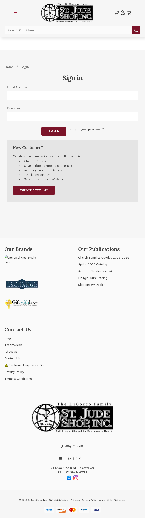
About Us (11, 351)
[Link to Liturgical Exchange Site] (22, 284)
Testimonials (13, 345)
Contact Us (12, 358)
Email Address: (17, 87)
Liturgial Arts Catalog (92, 278)
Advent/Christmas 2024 (95, 271)
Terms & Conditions (18, 378)
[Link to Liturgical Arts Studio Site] (22, 264)
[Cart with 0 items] (128, 12)
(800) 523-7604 (74, 446)
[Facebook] (69, 478)
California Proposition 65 (26, 365)
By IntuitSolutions (59, 500)
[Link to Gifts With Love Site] (22, 304)
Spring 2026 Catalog (92, 264)
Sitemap (75, 500)
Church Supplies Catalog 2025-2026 (103, 257)
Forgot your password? (86, 129)
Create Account (34, 190)
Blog (8, 338)
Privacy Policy (14, 372)
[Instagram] (76, 478)
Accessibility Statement (112, 500)
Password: (14, 108)
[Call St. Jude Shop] (117, 13)
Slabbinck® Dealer (91, 285)
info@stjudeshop (74, 458)
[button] (16, 12)
